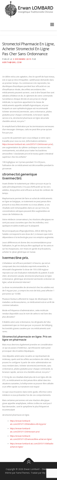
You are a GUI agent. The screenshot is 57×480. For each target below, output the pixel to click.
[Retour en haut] (28, 462)
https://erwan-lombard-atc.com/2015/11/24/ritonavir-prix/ (27, 144)
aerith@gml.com (12, 62)
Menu (51, 24)
